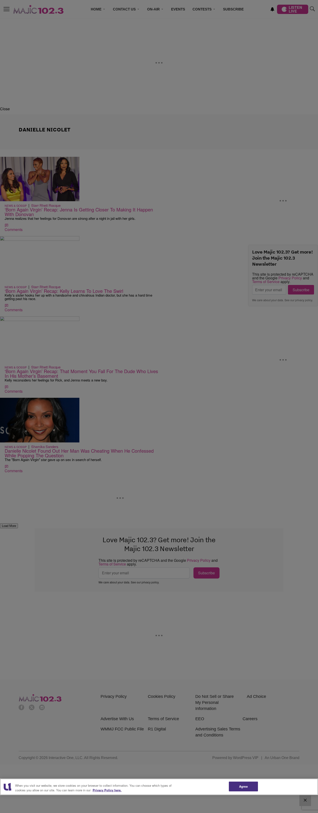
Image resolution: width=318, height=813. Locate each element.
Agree (243, 786)
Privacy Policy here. (107, 790)
